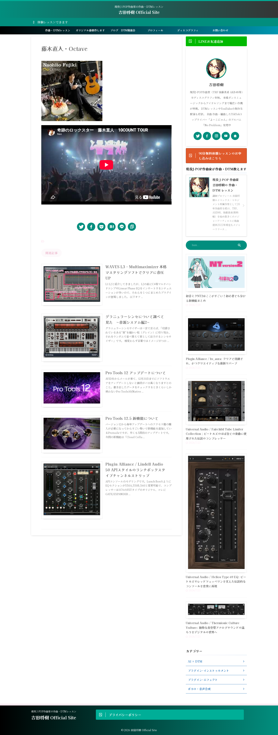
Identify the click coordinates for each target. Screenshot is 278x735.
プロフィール (155, 30)
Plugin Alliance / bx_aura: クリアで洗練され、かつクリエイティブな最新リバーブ (214, 361)
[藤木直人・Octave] (111, 227)
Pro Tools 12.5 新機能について (131, 418)
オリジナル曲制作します (90, 30)
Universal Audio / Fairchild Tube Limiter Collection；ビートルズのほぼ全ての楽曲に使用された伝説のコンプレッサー (216, 433)
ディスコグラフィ (187, 30)
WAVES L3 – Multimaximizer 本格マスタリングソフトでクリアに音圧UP (136, 272)
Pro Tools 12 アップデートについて (135, 372)
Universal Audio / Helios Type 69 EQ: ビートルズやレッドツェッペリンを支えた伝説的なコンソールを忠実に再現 (216, 581)
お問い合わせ (220, 30)
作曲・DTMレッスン (57, 30)
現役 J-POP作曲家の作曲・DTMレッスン (53, 711)
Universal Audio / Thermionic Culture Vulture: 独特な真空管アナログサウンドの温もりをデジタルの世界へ (215, 627)
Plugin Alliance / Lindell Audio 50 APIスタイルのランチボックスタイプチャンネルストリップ (135, 469)
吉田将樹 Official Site (139, 12)
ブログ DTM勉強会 (122, 30)
